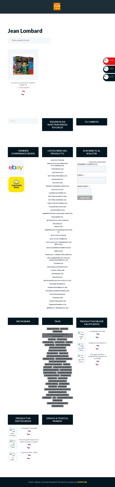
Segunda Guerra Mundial (56, 291)
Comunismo (56, 169)
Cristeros (56, 172)
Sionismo (56, 297)
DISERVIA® (82, 482)
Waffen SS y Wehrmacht (56, 308)
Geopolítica (56, 189)
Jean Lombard (24, 87)
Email (81, 175)
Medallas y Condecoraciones (57, 254)
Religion (62, 386)
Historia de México (56, 196)
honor (66, 364)
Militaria (56, 223)
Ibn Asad (47, 367)
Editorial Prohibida (56, 176)
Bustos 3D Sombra (57, 239)
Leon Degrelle (50, 372)
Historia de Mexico (57, 361)
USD (111, 68)
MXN (111, 60)
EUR (111, 76)
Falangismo (56, 179)
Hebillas (57, 251)
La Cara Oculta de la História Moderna (23, 84)
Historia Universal (56, 200)
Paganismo (56, 273)
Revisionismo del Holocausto (56, 280)
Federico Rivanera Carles (57, 356)
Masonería (56, 217)
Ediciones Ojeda (63, 345)
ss (54, 397)
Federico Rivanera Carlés (56, 186)
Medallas (52, 378)
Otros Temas (56, 270)
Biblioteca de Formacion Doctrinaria (57, 335)
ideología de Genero (62, 367)
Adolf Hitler (56, 160)
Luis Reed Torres (51, 375)
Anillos (57, 226)
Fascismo (56, 183)
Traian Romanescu (56, 304)
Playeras (57, 263)
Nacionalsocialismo (55, 267)
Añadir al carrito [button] (23, 73)
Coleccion (62, 339)
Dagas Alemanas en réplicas (57, 247)
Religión (56, 277)
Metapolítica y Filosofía (56, 220)
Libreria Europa (64, 372)
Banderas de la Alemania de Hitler (58, 230)
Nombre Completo (87, 164)
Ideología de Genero (56, 203)
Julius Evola (66, 370)
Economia (50, 345)
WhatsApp (83, 186)
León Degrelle (56, 210)
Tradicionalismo (56, 301)
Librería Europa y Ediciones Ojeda (56, 213)
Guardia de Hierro (56, 193)
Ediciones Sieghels (57, 347)
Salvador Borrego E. (56, 287)
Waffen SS (57, 400)
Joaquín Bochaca (56, 207)
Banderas (57, 331)
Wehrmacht (57, 406)
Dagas (69, 342)
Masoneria (65, 375)
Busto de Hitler (57, 235)
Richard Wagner (56, 284)
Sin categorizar (56, 294)
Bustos (52, 339)
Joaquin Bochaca (51, 370)
